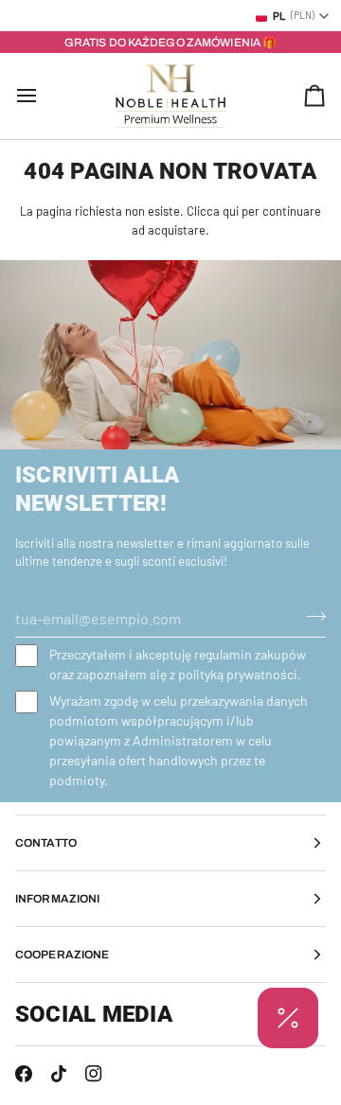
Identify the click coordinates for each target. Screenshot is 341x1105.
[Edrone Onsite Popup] (170, 552)
